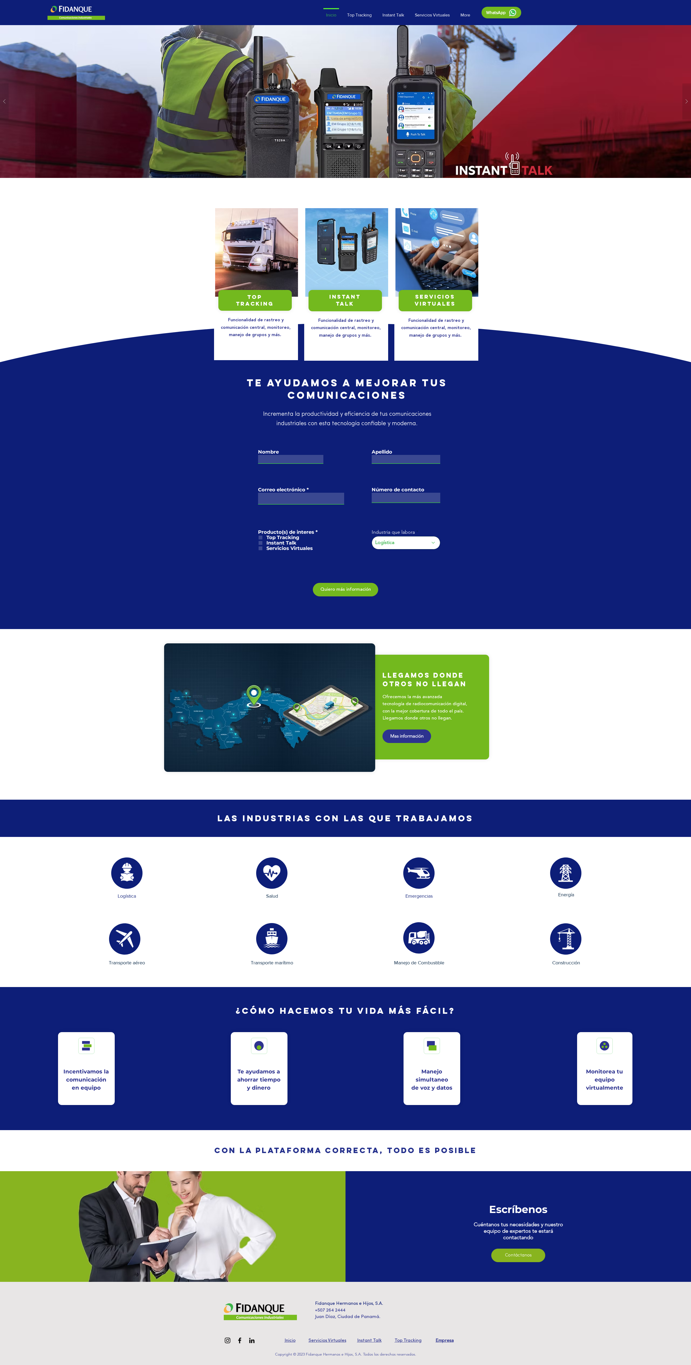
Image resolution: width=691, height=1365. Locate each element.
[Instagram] (227, 1340)
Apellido (382, 452)
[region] (256, 284)
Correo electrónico (281, 489)
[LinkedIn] (252, 1340)
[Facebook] (239, 1340)
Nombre (268, 452)
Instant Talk (369, 1340)
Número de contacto (398, 489)
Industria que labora (393, 532)
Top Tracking (408, 1340)
